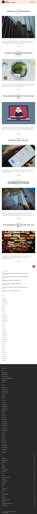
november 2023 (4, 335)
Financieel (4, 471)
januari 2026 (4, 298)
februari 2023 (4, 352)
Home (3, 370)
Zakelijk (18, 9)
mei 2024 (3, 324)
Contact (3, 382)
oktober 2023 (4, 337)
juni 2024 (3, 322)
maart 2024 (4, 328)
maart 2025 (4, 313)
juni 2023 (3, 345)
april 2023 (3, 349)
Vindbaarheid (4, 372)
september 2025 (5, 391)
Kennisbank (18, 138)
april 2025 (4, 311)
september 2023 (5, 339)
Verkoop (3, 496)
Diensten (3, 467)
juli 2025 (3, 305)
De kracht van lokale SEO (18, 140)
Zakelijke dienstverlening (7, 503)
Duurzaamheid (18, 51)
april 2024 (4, 326)
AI (2, 454)
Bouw (3, 464)
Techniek (3, 490)
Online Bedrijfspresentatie (7, 378)
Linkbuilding (4, 374)
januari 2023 (4, 354)
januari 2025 (4, 315)
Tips (2, 492)
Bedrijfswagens (18, 180)
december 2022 (4, 356)
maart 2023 (4, 440)
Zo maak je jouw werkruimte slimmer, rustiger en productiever (14, 287)
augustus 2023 (4, 341)
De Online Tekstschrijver (11, 511)
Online (3, 484)
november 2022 (4, 358)
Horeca (3, 475)
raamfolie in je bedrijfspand (18, 11)
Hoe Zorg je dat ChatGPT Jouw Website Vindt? (11, 290)
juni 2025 (3, 307)
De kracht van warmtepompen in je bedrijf (18, 53)
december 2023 (4, 423)
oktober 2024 (4, 408)
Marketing (18, 94)
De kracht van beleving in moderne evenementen (11, 283)
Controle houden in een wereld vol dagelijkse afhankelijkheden (15, 276)
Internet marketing (6, 477)
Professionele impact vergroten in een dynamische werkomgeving (15, 273)
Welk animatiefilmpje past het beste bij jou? (18, 96)
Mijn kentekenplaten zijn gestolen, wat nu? (18, 225)
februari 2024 (4, 330)
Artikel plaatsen (5, 376)
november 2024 (4, 317)
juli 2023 (3, 343)
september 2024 (5, 320)
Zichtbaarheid (5, 505)
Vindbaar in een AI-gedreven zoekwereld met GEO (11, 280)
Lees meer (18, 46)
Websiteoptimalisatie (6, 499)
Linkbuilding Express (5, 512)
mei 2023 (3, 347)
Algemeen (4, 458)
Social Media (4, 488)
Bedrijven (4, 462)
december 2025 (4, 300)
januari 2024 (4, 332)
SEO (20, 138)
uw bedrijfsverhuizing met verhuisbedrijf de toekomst (18, 182)
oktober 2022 (4, 360)
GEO (2, 473)
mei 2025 (3, 309)
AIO (2, 456)
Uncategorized (5, 494)
